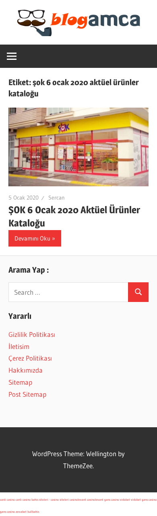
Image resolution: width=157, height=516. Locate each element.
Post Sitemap (27, 394)
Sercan (56, 197)
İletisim (18, 346)
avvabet (21, 512)
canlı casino (7, 500)
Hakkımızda (25, 370)
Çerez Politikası (30, 358)
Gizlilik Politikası (31, 334)
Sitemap (20, 382)
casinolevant (78, 500)
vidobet (125, 500)
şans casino (111, 500)
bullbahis (33, 512)
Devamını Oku (32, 238)
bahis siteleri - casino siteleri (50, 500)
